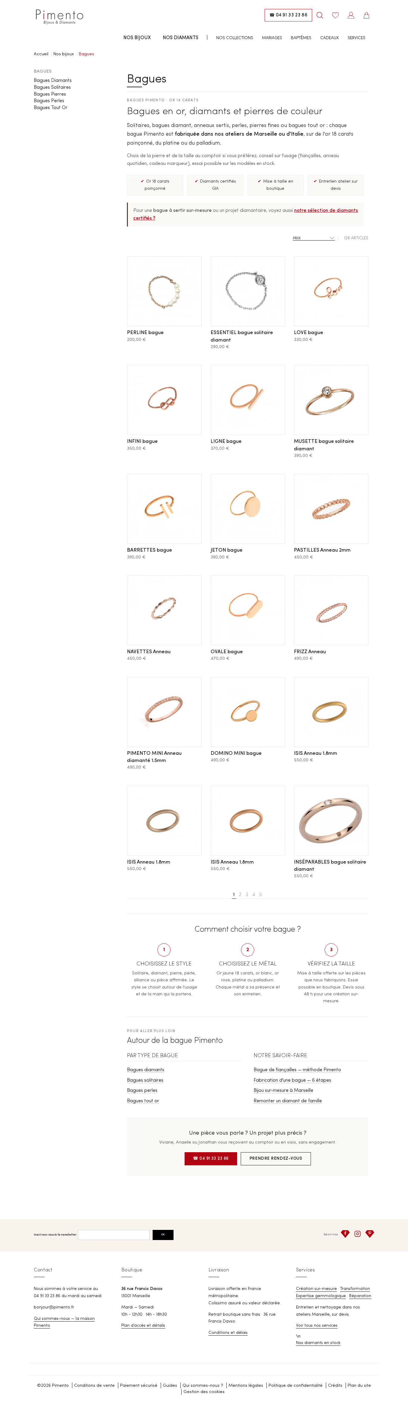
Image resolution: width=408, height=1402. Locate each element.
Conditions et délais (228, 1333)
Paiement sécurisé (138, 1385)
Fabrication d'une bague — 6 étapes (292, 1080)
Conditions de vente (94, 1385)
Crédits (335, 1385)
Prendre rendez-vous (275, 1158)
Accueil (41, 54)
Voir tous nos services (317, 1325)
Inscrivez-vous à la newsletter (55, 1234)
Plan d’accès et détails (143, 1325)
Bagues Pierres (50, 94)
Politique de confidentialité (296, 1385)
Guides (170, 1385)
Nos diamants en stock (318, 1343)
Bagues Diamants (53, 80)
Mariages (272, 38)
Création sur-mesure (316, 1289)
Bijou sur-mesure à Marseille (283, 1090)
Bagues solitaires (145, 1080)
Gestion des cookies (204, 1392)
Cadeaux (329, 38)
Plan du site (359, 1385)
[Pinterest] (369, 1234)
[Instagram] (357, 1233)
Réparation (360, 1296)
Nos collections (234, 38)
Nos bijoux (137, 38)
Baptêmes (301, 38)
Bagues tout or (143, 1101)
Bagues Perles (49, 101)
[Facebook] (345, 1234)
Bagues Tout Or (51, 107)
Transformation (355, 1289)
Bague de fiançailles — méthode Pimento (297, 1070)
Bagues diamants (145, 1070)
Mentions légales (245, 1385)
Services (356, 38)
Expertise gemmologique (321, 1296)
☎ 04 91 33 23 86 (211, 1158)
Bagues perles (142, 1090)
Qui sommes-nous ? (202, 1385)
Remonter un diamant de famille (288, 1101)
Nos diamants (180, 38)
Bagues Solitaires (52, 87)
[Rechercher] (320, 15)
